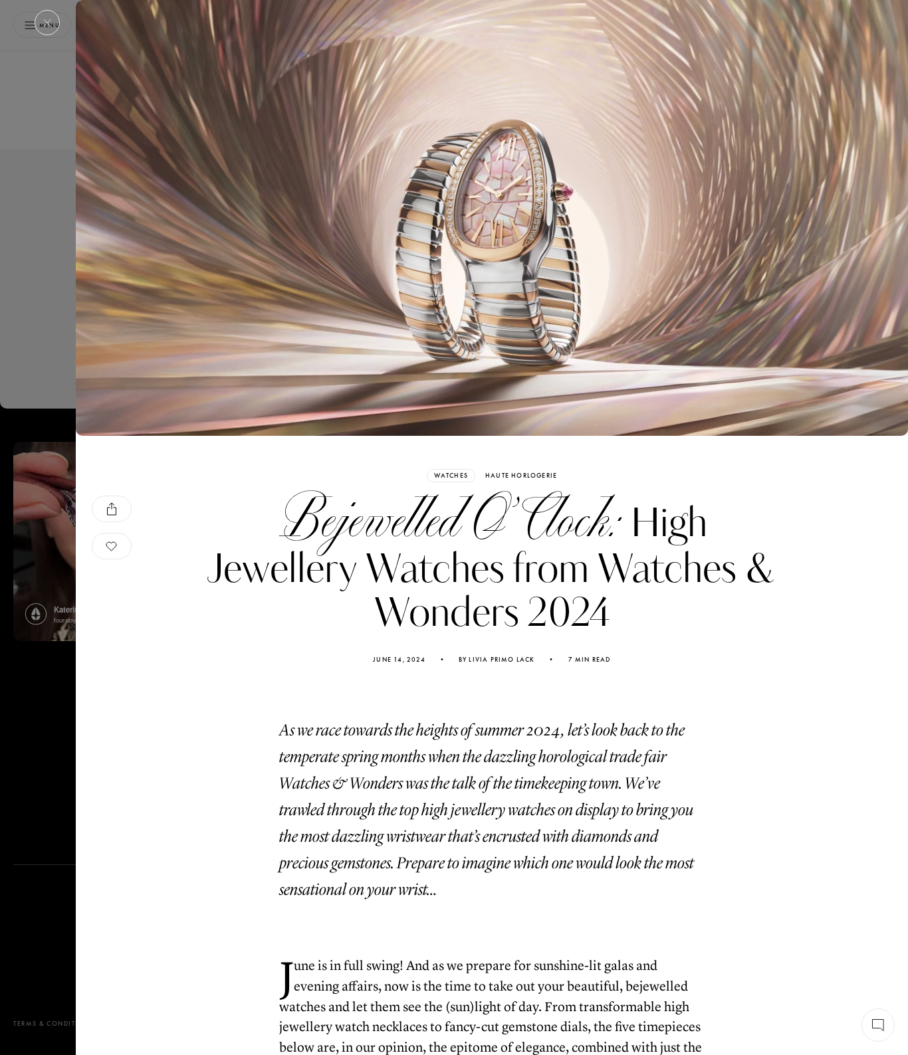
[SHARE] (112, 509)
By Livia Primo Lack (497, 660)
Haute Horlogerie (521, 476)
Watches (451, 475)
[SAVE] (112, 546)
